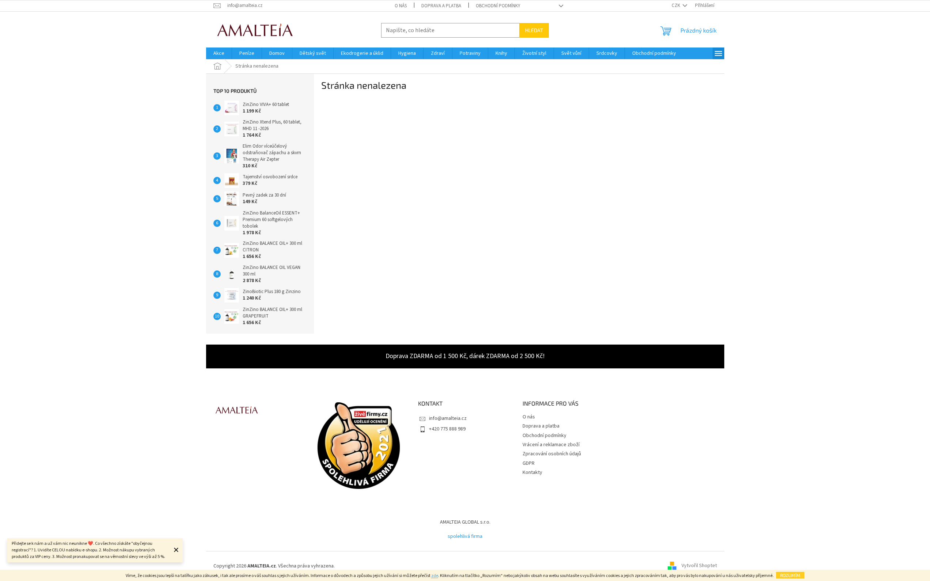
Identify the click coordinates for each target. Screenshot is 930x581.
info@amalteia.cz (448, 418)
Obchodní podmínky (498, 6)
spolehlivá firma (465, 536)
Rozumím (790, 575)
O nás (401, 6)
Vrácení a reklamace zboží (551, 444)
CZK (676, 5)
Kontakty (532, 472)
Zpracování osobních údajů (552, 453)
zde (434, 576)
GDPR (529, 463)
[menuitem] (219, 53)
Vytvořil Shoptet (699, 566)
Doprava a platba (441, 6)
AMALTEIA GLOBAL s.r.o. (465, 522)
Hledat (534, 30)
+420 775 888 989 (447, 429)
